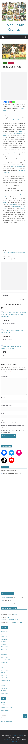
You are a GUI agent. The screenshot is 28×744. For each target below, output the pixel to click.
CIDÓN (10, 612)
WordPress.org (5, 710)
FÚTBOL (4, 63)
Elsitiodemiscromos (19, 70)
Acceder (3, 702)
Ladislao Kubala (11, 204)
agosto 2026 (4, 631)
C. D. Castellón (21, 108)
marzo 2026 (4, 644)
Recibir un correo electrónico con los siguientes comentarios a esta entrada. (12, 424)
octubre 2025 (4, 657)
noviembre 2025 (5, 654)
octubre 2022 (4, 670)
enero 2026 (4, 649)
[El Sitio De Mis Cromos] (3, 37)
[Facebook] (4, 102)
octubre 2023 (4, 667)
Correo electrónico (7, 405)
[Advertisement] (14, 86)
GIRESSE (5, 296)
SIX (2, 600)
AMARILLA (6, 336)
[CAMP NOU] (14, 312)
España (23, 208)
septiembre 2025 (5, 659)
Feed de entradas (5, 705)
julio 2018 (3, 685)
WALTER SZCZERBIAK (6, 598)
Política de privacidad (6, 721)
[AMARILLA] (14, 330)
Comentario (5, 376)
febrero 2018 (4, 693)
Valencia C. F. (6, 110)
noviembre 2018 (5, 680)
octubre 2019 (4, 678)
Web (2, 413)
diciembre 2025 (5, 652)
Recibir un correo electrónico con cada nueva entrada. (12, 431)
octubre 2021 (4, 672)
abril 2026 (3, 641)
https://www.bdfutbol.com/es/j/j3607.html (14, 252)
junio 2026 (4, 636)
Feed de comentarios (6, 707)
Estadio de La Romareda (17, 166)
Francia (5, 202)
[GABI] (14, 346)
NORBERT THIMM (5, 603)
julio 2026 (3, 634)
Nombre (4, 398)
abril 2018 (3, 690)
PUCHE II (22, 300)
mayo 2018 (4, 688)
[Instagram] (10, 102)
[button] (23, 227)
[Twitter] (7, 102)
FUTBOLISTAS (10, 63)
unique (3, 619)
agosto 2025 (4, 662)
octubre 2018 (4, 683)
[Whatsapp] (13, 102)
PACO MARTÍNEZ (17, 622)
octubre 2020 (4, 675)
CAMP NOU (7, 320)
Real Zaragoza (18, 133)
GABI (4, 352)
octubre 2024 (4, 665)
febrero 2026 (4, 647)
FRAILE (15, 614)
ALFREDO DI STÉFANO (12, 619)
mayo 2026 (4, 639)
